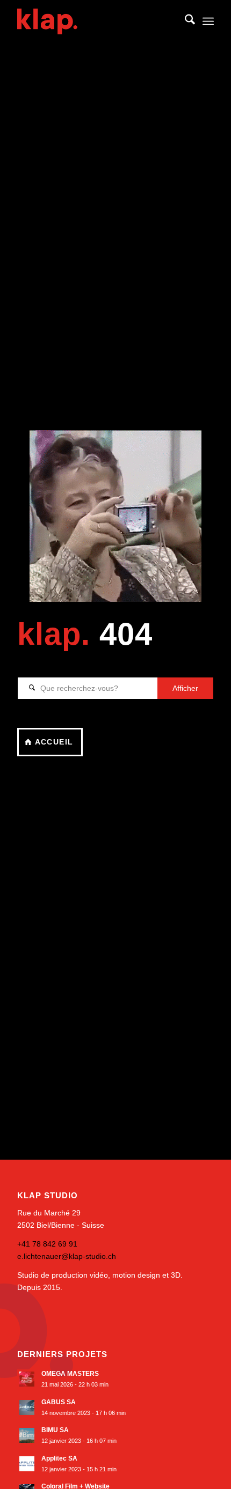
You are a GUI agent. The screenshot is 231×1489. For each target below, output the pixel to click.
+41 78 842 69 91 (47, 1244)
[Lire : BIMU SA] (27, 1435)
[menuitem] (184, 21)
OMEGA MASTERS (70, 1373)
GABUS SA (58, 1402)
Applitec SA (59, 1458)
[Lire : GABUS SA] (27, 1407)
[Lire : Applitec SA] (27, 1463)
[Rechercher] (184, 21)
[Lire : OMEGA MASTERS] (27, 1379)
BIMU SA (55, 1430)
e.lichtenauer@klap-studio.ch (66, 1256)
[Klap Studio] (95, 21)
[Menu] (208, 21)
